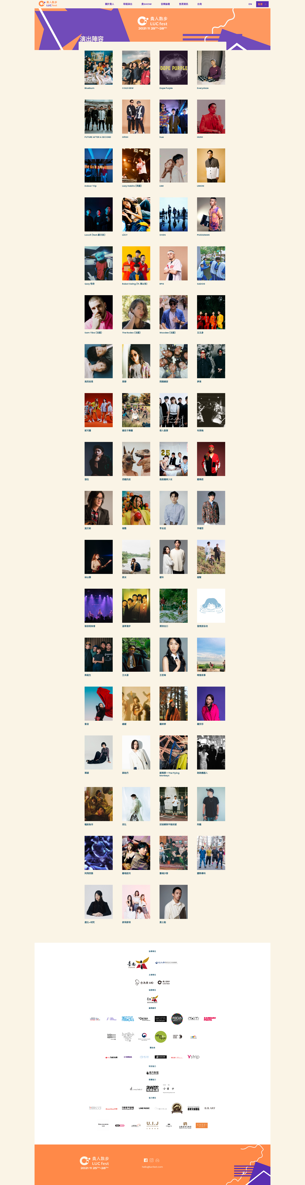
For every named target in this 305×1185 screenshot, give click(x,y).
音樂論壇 (165, 4)
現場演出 (127, 4)
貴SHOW (146, 4)
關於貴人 (109, 4)
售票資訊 (183, 4)
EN (250, 4)
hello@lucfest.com (152, 1167)
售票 (260, 4)
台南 (199, 4)
